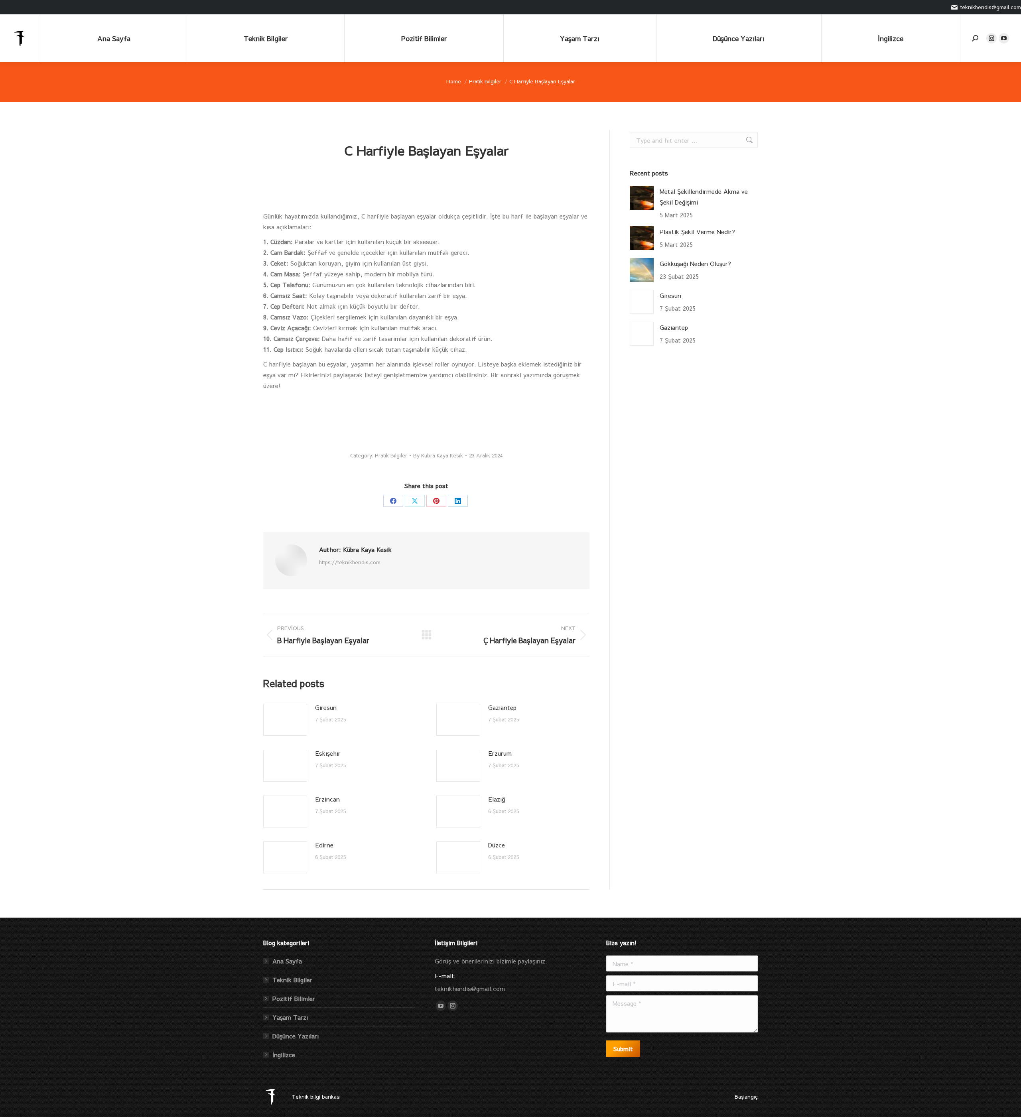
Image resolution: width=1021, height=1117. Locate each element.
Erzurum (500, 753)
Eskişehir (328, 753)
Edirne (324, 845)
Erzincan (327, 799)
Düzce (496, 845)
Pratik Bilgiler (391, 455)
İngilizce (283, 1054)
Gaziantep (502, 707)
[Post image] (285, 720)
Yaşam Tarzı (290, 1017)
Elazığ (496, 799)
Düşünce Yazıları (295, 1036)
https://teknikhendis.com (349, 562)
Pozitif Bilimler (293, 998)
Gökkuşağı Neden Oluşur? (695, 263)
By (438, 455)
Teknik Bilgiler (292, 979)
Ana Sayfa (287, 961)
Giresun (326, 707)
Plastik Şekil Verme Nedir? (697, 231)
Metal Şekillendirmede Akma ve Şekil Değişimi (704, 196)
